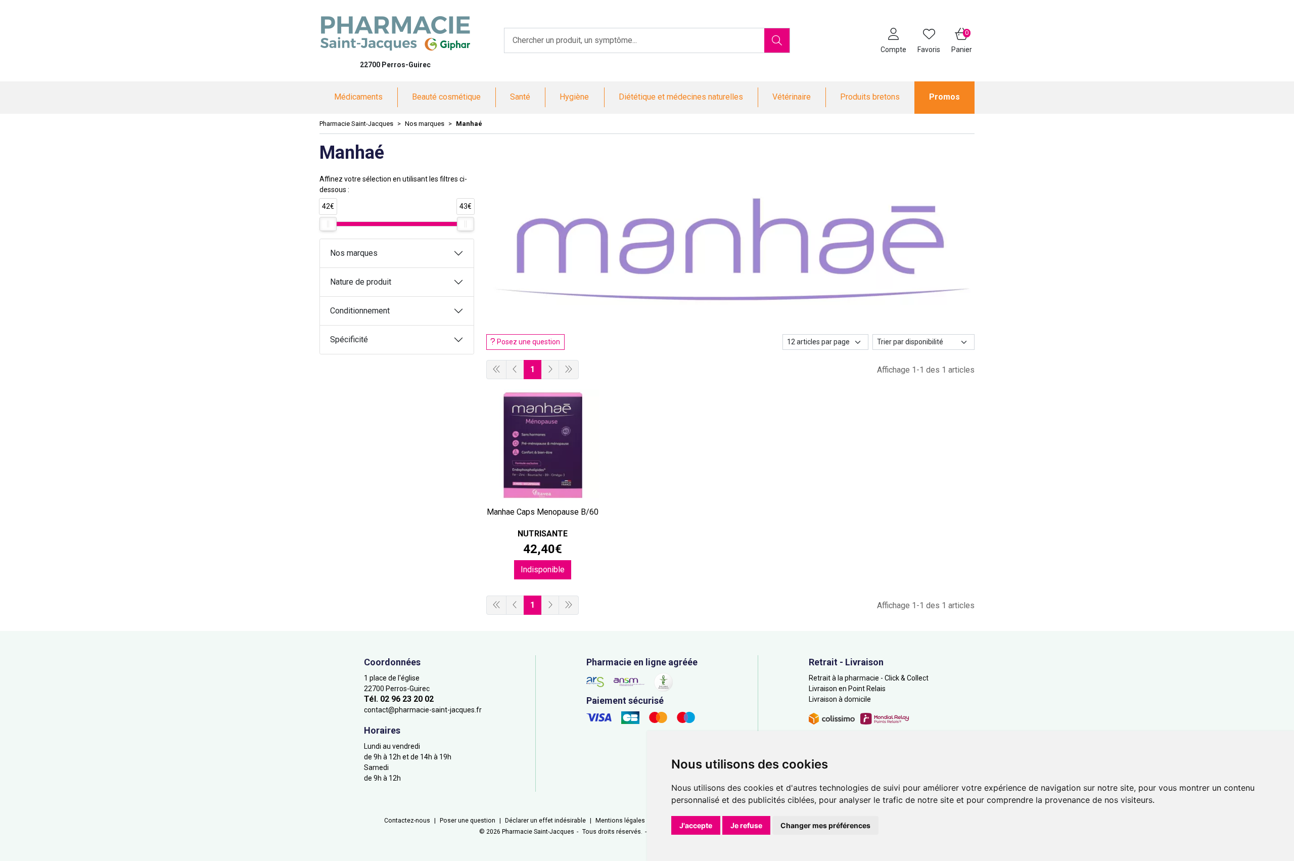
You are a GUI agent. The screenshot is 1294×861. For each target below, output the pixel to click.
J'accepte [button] (695, 825)
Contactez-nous (407, 820)
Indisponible (543, 569)
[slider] (328, 224)
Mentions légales (620, 820)
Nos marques (354, 253)
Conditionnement (360, 310)
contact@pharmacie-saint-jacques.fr (423, 710)
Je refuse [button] (746, 825)
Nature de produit (360, 282)
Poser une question (467, 820)
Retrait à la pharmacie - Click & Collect (869, 678)
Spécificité (349, 339)
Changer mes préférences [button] (825, 825)
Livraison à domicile (840, 699)
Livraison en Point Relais (847, 689)
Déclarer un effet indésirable (545, 820)
